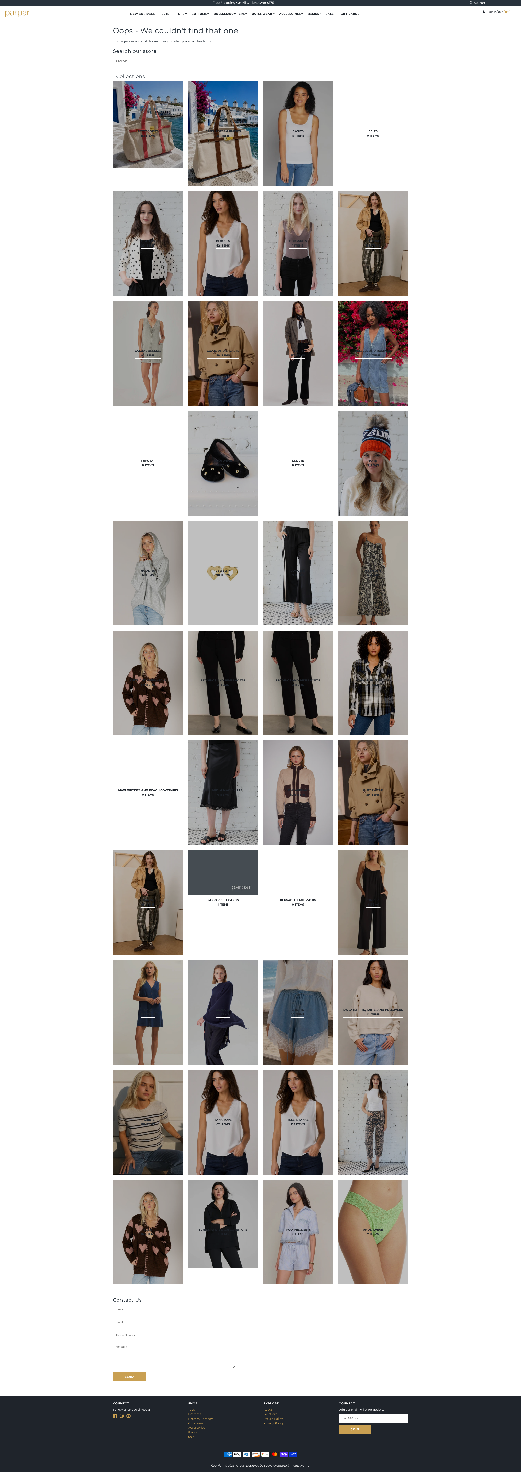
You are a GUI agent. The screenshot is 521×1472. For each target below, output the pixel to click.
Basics (313, 13)
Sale (191, 1437)
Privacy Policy (274, 1423)
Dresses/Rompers (229, 13)
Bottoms (199, 13)
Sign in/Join (494, 12)
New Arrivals (142, 13)
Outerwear (262, 13)
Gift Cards (350, 13)
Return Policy (273, 1419)
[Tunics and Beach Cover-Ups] (223, 1224)
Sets (165, 13)
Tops (180, 13)
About (268, 1409)
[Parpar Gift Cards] (223, 872)
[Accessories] (148, 124)
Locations (270, 1414)
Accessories (290, 13)
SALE (330, 13)
